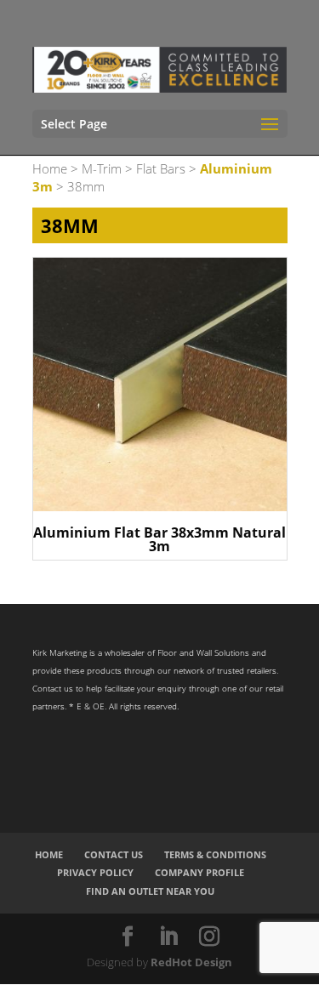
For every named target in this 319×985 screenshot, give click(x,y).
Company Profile (199, 872)
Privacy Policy (95, 872)
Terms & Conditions (215, 854)
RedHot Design (191, 962)
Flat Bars (160, 168)
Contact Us (113, 854)
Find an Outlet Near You (150, 891)
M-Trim (102, 168)
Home (49, 168)
